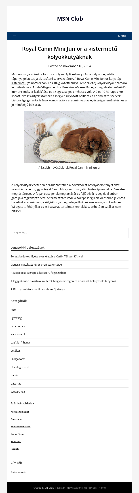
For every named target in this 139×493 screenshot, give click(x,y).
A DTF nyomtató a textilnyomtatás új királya (38, 289)
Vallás (14, 375)
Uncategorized (20, 367)
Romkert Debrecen (20, 426)
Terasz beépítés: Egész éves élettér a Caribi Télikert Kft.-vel (47, 256)
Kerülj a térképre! (20, 411)
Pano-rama (16, 419)
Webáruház (18, 391)
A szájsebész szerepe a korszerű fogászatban (38, 272)
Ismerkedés (18, 326)
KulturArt (16, 441)
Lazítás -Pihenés (21, 342)
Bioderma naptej (18, 472)
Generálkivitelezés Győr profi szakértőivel (36, 264)
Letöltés (15, 350)
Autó (13, 309)
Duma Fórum (17, 434)
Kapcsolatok (18, 334)
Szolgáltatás (18, 359)
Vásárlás (16, 383)
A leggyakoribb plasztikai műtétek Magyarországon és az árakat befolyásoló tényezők (63, 281)
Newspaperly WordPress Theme (86, 487)
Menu (122, 36)
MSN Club (70, 18)
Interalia (15, 448)
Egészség (16, 318)
